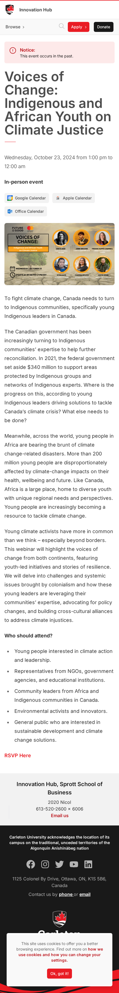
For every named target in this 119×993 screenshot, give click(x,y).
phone (66, 894)
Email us (60, 815)
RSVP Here (17, 755)
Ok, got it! (59, 973)
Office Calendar (29, 211)
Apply (76, 26)
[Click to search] (61, 27)
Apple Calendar (77, 198)
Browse (13, 26)
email (84, 894)
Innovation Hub (35, 9)
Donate (103, 26)
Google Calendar (30, 198)
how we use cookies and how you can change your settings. (61, 954)
